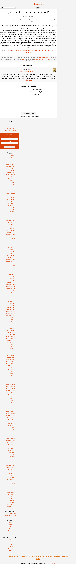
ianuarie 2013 (10, 332)
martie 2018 (10, 207)
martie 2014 (10, 303)
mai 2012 (10, 349)
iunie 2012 (10, 346)
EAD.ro (10, 540)
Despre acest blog (10, 124)
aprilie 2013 (11, 326)
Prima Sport (10, 544)
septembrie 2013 (10, 315)
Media (46, 57)
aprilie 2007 (11, 475)
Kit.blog (10, 524)
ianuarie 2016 (10, 257)
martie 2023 (10, 182)
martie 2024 (10, 170)
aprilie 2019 (11, 195)
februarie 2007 (10, 479)
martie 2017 (10, 228)
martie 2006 (10, 502)
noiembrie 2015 (10, 261)
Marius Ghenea (10, 526)
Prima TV (10, 546)
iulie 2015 (10, 270)
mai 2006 (10, 498)
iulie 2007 (10, 469)
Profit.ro (10, 548)
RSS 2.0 (24, 59)
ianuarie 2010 (10, 407)
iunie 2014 (10, 297)
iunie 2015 (10, 272)
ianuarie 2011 (10, 382)
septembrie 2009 (10, 415)
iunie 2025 (10, 158)
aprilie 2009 (11, 425)
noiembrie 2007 (10, 461)
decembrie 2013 (10, 309)
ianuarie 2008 (10, 457)
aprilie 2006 (11, 500)
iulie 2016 (10, 245)
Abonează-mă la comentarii (29, 117)
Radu (10, 528)
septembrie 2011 (10, 365)
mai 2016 (10, 249)
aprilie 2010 (11, 400)
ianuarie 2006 (10, 506)
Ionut (10, 522)
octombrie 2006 (10, 488)
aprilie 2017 (11, 226)
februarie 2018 (10, 209)
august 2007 (10, 467)
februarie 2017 (10, 230)
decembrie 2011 (10, 359)
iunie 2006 (10, 496)
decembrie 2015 (10, 259)
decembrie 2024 (10, 164)
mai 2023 (10, 180)
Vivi (10, 533)
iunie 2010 (10, 396)
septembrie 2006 (10, 490)
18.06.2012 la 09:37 (27, 71)
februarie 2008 (10, 454)
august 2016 (10, 243)
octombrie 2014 (10, 288)
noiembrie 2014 (10, 286)
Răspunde (28, 80)
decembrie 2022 (10, 189)
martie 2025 (10, 162)
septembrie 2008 (10, 440)
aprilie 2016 (11, 251)
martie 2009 (10, 427)
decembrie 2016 (10, 234)
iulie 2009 (10, 419)
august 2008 (10, 442)
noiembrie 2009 (10, 411)
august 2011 (10, 367)
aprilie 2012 (11, 351)
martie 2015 (10, 278)
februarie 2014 (10, 305)
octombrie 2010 (10, 388)
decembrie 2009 (10, 409)
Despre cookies (10, 126)
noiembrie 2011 (10, 361)
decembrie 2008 (10, 434)
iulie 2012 (10, 344)
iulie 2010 (10, 394)
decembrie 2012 (10, 334)
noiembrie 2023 (10, 174)
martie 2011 (10, 378)
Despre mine (10, 128)
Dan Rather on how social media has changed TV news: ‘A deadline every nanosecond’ (31, 51)
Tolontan (10, 531)
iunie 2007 (10, 471)
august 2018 (10, 201)
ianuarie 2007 (10, 481)
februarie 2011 (10, 380)
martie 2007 (10, 477)
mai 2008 (10, 448)
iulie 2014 (10, 295)
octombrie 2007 (10, 463)
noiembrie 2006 (10, 486)
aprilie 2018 (11, 205)
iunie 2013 (10, 322)
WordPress (52, 563)
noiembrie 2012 (10, 336)
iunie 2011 (10, 371)
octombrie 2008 (10, 438)
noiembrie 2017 (10, 216)
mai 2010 (10, 398)
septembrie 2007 (10, 465)
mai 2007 (10, 473)
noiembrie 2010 (10, 386)
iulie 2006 (10, 494)
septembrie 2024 (10, 166)
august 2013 (10, 317)
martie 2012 (10, 353)
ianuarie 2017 (10, 232)
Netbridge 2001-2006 (10, 515)
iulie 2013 (10, 320)
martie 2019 (10, 197)
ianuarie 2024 (10, 172)
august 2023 (10, 176)
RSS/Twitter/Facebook (10, 130)
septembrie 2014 (10, 290)
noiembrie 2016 (10, 236)
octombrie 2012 (10, 338)
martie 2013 (10, 328)
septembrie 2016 (10, 241)
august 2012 (10, 342)
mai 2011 (10, 373)
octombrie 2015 (10, 263)
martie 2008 (10, 452)
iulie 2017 (10, 222)
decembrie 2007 (10, 459)
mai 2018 (10, 203)
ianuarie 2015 (10, 282)
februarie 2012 (10, 355)
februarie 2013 (10, 330)
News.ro (10, 542)
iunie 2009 (10, 421)
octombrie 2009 (10, 413)
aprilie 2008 (11, 450)
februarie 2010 (10, 405)
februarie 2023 (10, 185)
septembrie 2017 (10, 220)
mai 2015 (10, 274)
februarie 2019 (10, 199)
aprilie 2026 (11, 155)
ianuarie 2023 (10, 187)
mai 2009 (10, 423)
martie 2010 (10, 403)
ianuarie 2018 (10, 212)
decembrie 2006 (10, 484)
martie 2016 (10, 253)
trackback (47, 59)
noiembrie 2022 (10, 191)
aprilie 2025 (11, 160)
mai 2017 (10, 224)
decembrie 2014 (10, 284)
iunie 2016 (10, 247)
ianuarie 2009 (10, 432)
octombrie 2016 (10, 239)
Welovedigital (10, 552)
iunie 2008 (10, 446)
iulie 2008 (10, 444)
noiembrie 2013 (10, 311)
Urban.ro (10, 550)
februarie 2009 (10, 430)
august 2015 (10, 268)
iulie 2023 (10, 178)
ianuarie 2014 (10, 307)
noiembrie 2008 (10, 436)
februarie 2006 (10, 504)
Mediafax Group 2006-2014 (10, 513)
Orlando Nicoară (38, 4)
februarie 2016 (10, 255)
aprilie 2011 (11, 376)
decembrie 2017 (10, 214)
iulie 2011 (10, 369)
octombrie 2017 (10, 218)
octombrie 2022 (10, 193)
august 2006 (10, 492)
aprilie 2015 (11, 276)
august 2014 (10, 293)
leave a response (38, 59)
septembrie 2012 (10, 340)
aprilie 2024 (11, 168)
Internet (41, 57)
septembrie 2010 (10, 390)
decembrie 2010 (10, 384)
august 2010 (10, 392)
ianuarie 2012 (10, 357)
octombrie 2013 (10, 313)
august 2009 (10, 417)
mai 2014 (10, 299)
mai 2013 (10, 324)
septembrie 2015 (10, 266)
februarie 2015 (10, 280)
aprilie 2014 (11, 301)
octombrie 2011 (10, 363)
